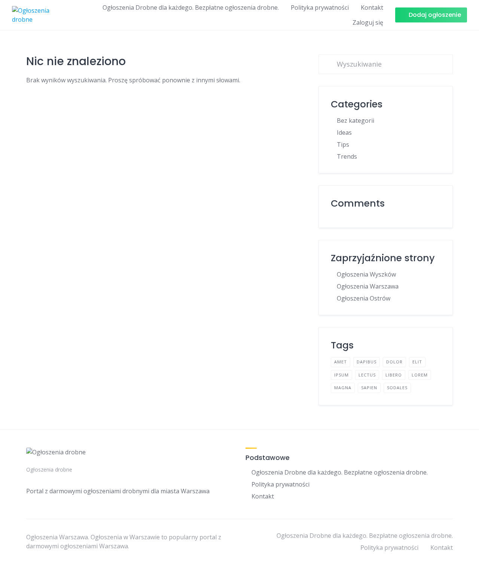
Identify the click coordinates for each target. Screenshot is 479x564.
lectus (367, 375)
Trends (347, 156)
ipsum (341, 375)
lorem (420, 375)
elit (417, 362)
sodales (397, 387)
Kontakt (372, 7)
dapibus (366, 362)
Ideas (344, 132)
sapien (369, 387)
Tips (343, 144)
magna (342, 387)
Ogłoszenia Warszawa (368, 286)
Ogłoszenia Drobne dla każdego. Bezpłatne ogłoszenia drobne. (191, 7)
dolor (394, 362)
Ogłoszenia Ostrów (363, 298)
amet (340, 362)
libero (393, 375)
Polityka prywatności (320, 7)
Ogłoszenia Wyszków (366, 274)
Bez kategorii (355, 120)
